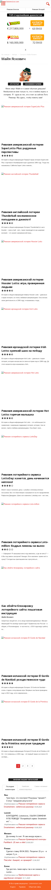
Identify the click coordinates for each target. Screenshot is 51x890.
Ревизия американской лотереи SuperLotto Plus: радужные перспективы (22, 148)
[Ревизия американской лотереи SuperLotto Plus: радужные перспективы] (25, 123)
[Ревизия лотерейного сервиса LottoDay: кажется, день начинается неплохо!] (25, 453)
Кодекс (13, 887)
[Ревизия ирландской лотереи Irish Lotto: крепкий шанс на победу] (25, 326)
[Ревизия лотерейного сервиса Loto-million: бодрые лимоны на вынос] (25, 521)
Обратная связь (35, 887)
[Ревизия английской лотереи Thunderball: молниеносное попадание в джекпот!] (25, 191)
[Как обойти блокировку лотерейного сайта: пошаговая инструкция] (25, 584)
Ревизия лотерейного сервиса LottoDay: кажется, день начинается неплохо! (25, 478)
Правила (22, 887)
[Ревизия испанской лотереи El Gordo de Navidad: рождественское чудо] (25, 654)
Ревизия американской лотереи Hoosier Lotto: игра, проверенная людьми (22, 283)
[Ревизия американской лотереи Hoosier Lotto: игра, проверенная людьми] (25, 258)
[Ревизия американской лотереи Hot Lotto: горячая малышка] (25, 389)
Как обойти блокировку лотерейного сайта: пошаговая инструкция (21, 609)
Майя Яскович (7, 617)
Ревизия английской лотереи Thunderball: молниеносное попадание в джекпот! (20, 215)
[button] (46, 4)
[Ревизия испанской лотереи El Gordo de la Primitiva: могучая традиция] (25, 718)
